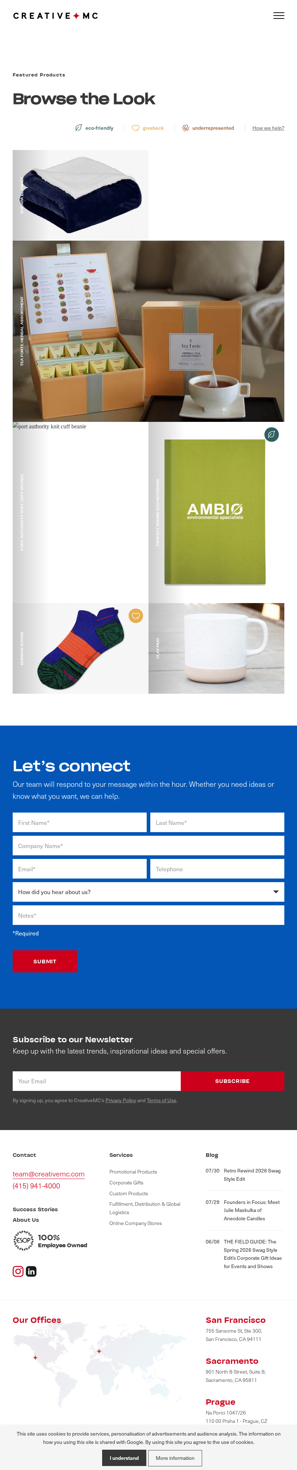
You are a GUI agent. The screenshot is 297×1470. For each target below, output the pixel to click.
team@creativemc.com (49, 1173)
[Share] (31, 1270)
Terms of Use (161, 1100)
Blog (212, 1155)
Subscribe (232, 1081)
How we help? (268, 127)
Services (121, 1155)
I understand (124, 1457)
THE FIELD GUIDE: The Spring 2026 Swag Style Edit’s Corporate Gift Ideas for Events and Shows (244, 1254)
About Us (26, 1220)
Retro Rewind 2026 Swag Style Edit (243, 1174)
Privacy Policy (120, 1100)
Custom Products (128, 1193)
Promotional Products (133, 1171)
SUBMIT (45, 961)
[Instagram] (18, 1270)
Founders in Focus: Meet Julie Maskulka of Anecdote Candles (243, 1210)
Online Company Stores (135, 1223)
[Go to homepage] (56, 16)
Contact (24, 1155)
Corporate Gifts (126, 1182)
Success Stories (35, 1209)
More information (175, 1457)
